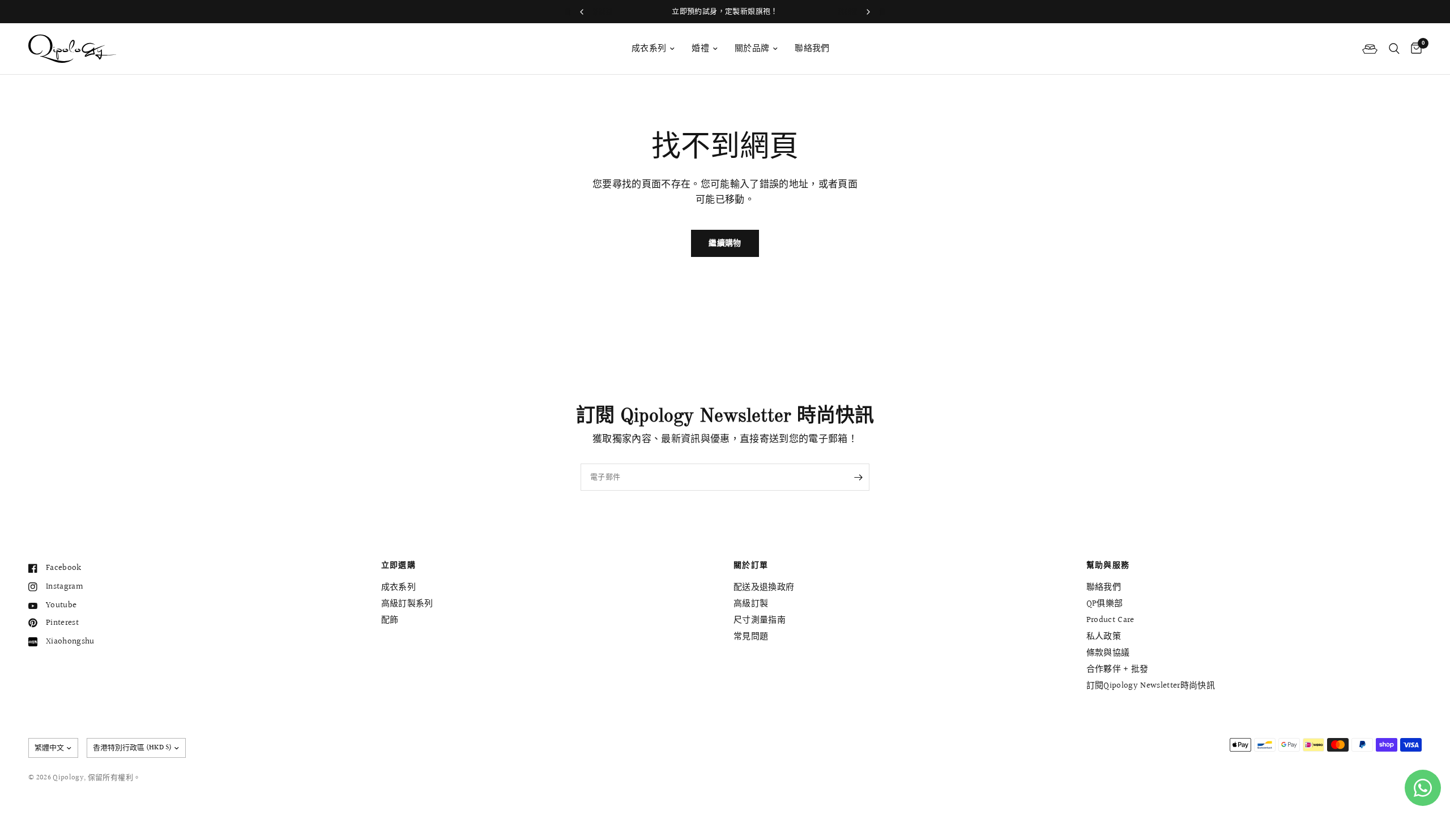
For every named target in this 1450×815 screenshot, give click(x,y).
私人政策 (1103, 636)
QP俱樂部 (1104, 603)
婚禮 (700, 48)
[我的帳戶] (1370, 48)
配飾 (390, 620)
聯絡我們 (812, 48)
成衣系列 (649, 48)
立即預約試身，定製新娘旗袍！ (725, 11)
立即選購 (398, 565)
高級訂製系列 (407, 603)
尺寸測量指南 (759, 620)
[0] (1413, 48)
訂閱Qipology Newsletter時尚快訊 (1151, 685)
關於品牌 (752, 48)
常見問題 (750, 636)
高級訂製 (750, 603)
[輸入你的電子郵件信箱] (858, 477)
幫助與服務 (1108, 565)
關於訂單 (751, 565)
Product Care (1110, 620)
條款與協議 (1108, 652)
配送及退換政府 (763, 587)
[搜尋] (1394, 48)
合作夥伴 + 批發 (1117, 669)
